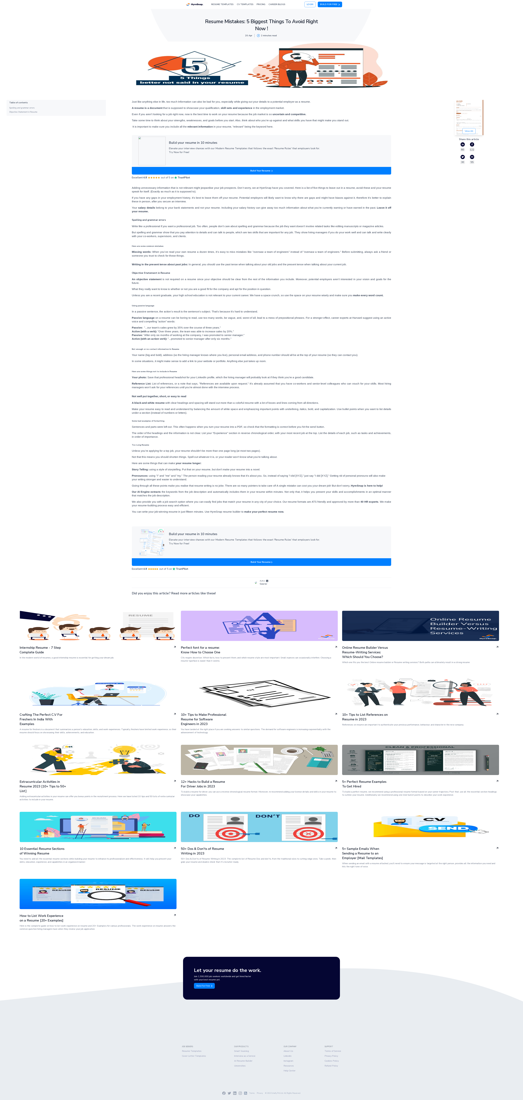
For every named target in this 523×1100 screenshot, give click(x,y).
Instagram (288, 1060)
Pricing (261, 4)
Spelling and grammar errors (22, 108)
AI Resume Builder (243, 1060)
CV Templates (245, 4)
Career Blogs (277, 4)
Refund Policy (331, 1065)
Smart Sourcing (241, 1051)
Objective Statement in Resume (23, 112)
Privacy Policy (331, 1055)
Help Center (290, 1070)
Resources (289, 1065)
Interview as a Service (244, 1055)
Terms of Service (333, 1051)
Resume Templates (222, 4)
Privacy (260, 1093)
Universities (240, 1065)
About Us (288, 1051)
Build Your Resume (260, 170)
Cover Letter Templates (194, 1055)
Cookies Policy (332, 1060)
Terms (252, 1093)
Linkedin (287, 1055)
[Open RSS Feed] (245, 1093)
